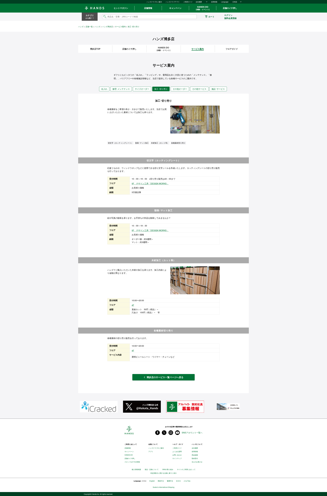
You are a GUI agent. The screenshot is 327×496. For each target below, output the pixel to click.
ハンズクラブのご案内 (154, 2)
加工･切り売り (161, 88)
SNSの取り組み (167, 469)
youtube (177, 432)
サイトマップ (177, 458)
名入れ (104, 88)
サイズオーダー (142, 88)
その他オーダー (180, 88)
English (152, 481)
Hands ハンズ (94, 8)
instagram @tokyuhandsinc (170, 432)
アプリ (150, 451)
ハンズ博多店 (107, 26)
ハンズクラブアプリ (172, 2)
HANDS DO (203, 8)
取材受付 (195, 458)
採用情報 (214, 2)
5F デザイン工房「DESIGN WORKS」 (150, 183)
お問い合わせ (177, 455)
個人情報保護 (136, 469)
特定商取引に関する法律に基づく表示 (163, 473)
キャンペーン (175, 8)
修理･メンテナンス (121, 88)
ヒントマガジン (121, 8)
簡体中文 (161, 481)
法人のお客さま (197, 462)
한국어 (178, 481)
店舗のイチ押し (230, 8)
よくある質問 (177, 451)
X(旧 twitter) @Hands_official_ (164, 432)
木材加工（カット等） (160, 143)
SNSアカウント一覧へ (192, 432)
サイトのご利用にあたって (186, 469)
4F (133, 305)
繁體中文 (170, 481)
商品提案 (195, 455)
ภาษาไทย (187, 481)
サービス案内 (120, 26)
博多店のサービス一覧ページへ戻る (165, 377)
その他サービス (199, 88)
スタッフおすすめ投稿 (132, 462)
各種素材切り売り (178, 143)
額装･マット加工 (142, 143)
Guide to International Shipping (163, 487)
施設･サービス (218, 88)
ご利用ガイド (187, 2)
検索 (193, 16)
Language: (225, 2)
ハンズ (81, 26)
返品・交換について (152, 469)
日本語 (234, 2)
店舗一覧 (89, 26)
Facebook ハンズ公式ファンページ (157, 432)
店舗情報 (148, 8)
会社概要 (199, 2)
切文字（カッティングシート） (120, 143)
